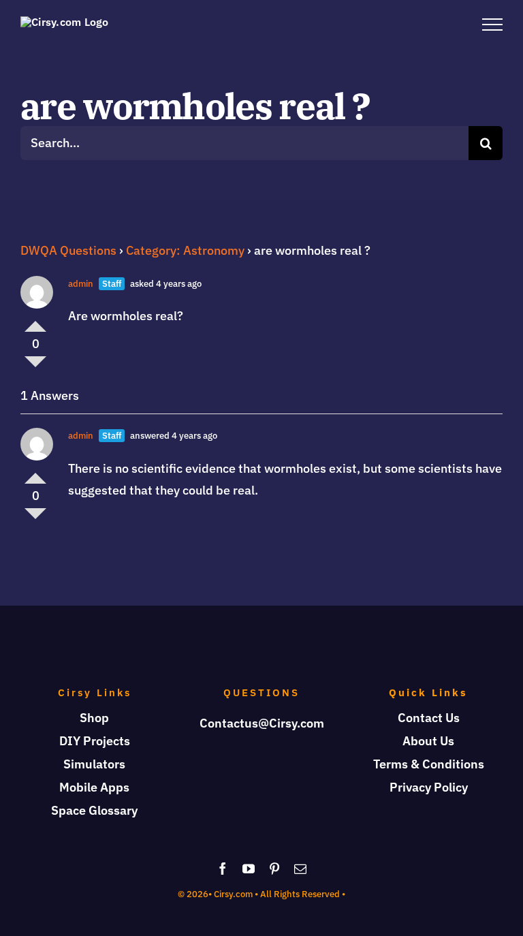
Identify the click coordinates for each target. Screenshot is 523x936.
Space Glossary (94, 810)
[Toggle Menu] (492, 24)
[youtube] (248, 868)
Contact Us (429, 718)
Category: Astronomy (185, 250)
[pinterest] (274, 868)
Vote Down (35, 367)
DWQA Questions (68, 250)
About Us (428, 741)
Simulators (94, 764)
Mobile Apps (94, 787)
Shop (94, 718)
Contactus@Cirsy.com (262, 723)
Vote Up (35, 321)
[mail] (300, 868)
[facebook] (223, 868)
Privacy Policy (429, 787)
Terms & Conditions (428, 764)
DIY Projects (94, 741)
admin (80, 284)
